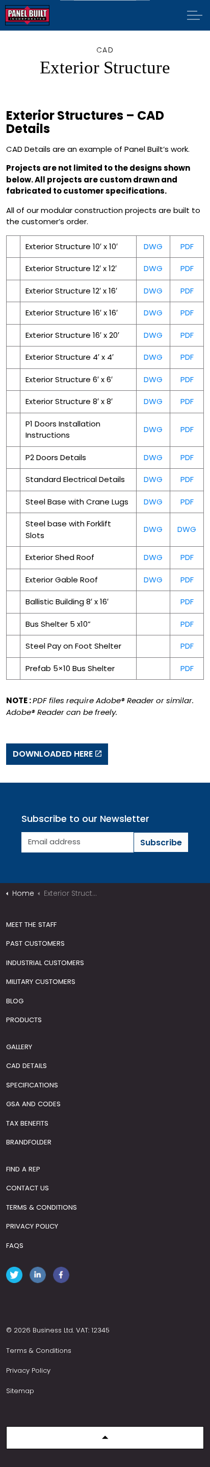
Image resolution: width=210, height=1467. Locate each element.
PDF (187, 246)
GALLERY (19, 1047)
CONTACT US (27, 1188)
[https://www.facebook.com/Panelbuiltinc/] (63, 1277)
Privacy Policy (28, 1370)
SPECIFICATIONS (32, 1085)
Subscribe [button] (161, 842)
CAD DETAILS (26, 1066)
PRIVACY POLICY (32, 1226)
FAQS (14, 1245)
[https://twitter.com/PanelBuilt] (16, 1277)
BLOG (14, 1001)
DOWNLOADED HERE (53, 754)
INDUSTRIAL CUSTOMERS (45, 963)
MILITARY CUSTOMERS (40, 981)
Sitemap (20, 1391)
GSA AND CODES (33, 1104)
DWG (153, 246)
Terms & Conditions (38, 1350)
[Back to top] (105, 1437)
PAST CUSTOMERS (35, 943)
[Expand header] (194, 15)
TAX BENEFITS (27, 1123)
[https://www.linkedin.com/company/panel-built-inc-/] (40, 1277)
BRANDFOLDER (28, 1142)
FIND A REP (23, 1169)
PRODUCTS (24, 1020)
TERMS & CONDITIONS (41, 1207)
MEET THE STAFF (31, 924)
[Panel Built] (27, 15)
